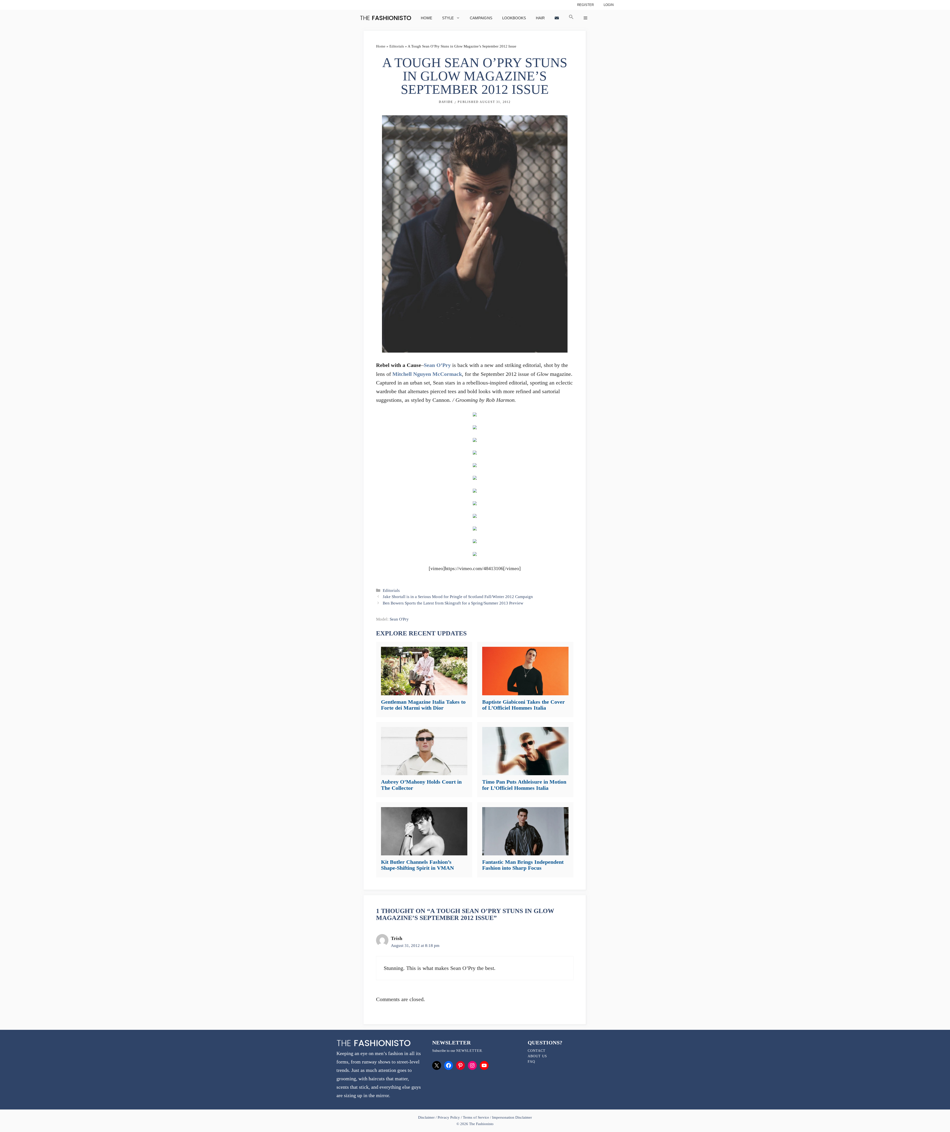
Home (426, 18)
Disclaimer (427, 1117)
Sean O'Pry (399, 619)
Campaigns (481, 18)
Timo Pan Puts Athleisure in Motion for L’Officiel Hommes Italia (524, 785)
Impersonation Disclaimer (512, 1117)
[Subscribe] (557, 18)
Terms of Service (476, 1117)
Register (585, 5)
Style (448, 18)
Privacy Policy (449, 1117)
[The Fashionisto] (385, 18)
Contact (537, 1051)
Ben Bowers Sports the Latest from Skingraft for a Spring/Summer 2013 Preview (453, 603)
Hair (540, 18)
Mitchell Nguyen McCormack (427, 374)
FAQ (531, 1061)
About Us (537, 1056)
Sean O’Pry (437, 365)
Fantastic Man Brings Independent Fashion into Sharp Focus (523, 865)
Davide (446, 102)
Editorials (396, 46)
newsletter (469, 1051)
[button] (571, 18)
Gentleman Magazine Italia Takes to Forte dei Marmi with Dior (423, 705)
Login (609, 5)
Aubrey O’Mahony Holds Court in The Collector (421, 785)
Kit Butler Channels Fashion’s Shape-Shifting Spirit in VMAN (417, 865)
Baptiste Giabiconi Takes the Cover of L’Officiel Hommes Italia (523, 705)
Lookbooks (514, 18)
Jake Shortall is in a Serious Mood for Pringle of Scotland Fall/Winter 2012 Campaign (458, 596)
